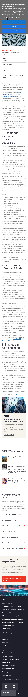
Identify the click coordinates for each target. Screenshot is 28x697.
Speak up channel (6, 675)
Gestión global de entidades (9, 613)
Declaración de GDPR (8, 662)
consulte (15, 125)
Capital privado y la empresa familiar (12, 606)
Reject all (14, 26)
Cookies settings (6, 628)
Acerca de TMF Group (8, 636)
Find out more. (11, 18)
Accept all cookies (13, 30)
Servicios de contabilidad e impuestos (12, 619)
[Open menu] (23, 693)
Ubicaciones (5, 639)
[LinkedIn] (6, 687)
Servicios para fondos (8, 625)
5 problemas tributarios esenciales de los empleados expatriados (13, 94)
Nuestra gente (6, 642)
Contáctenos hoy (13, 395)
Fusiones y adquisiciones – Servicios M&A (13, 609)
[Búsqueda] (19, 693)
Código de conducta (7, 656)
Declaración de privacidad (9, 665)
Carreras (4, 645)
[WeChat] (14, 687)
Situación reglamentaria (8, 668)
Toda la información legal (8, 653)
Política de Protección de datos (10, 659)
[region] (14, 17)
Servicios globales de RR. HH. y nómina (12, 622)
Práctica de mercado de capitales (11, 616)
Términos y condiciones (8, 672)
